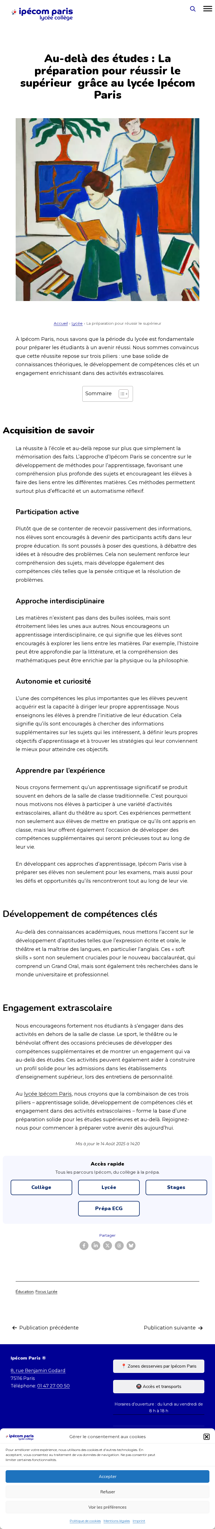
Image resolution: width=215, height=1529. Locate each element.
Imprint (139, 1521)
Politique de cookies (85, 1521)
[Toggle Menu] (207, 8)
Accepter (107, 1476)
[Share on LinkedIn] (95, 1245)
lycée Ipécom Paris (48, 1094)
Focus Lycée (46, 1291)
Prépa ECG (109, 1208)
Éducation (25, 1291)
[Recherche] (192, 8)
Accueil (61, 323)
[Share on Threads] (119, 1245)
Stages (176, 1187)
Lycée (77, 323)
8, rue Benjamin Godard (38, 1370)
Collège (41, 1187)
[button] (206, 1437)
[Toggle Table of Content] (120, 394)
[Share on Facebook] (84, 1245)
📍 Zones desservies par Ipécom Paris (159, 1366)
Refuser (107, 1492)
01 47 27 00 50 (53, 1386)
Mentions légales (117, 1521)
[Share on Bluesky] (131, 1245)
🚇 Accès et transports (158, 1387)
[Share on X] (107, 1245)
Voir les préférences (107, 1507)
